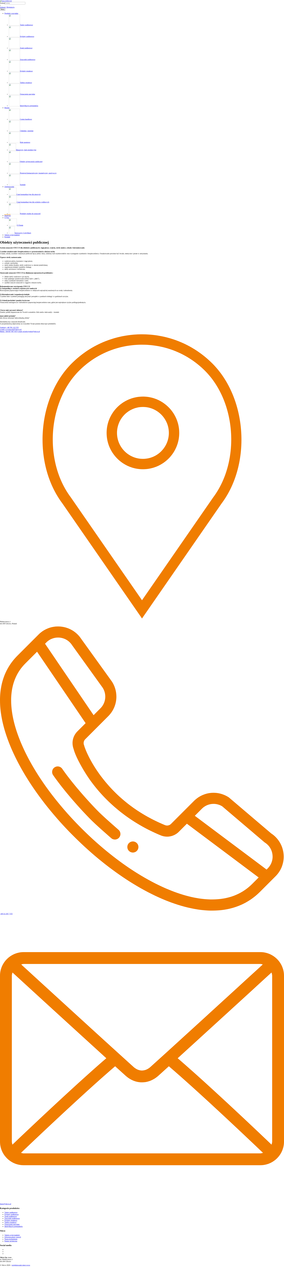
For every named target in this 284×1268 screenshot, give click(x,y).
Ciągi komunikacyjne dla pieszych (28, 194)
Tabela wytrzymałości (12, 235)
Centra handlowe (26, 119)
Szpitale (23, 185)
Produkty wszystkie (11, 13)
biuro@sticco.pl (5, 1204)
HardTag (7, 216)
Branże (6, 108)
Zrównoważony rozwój (12, 1237)
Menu (2, 9)
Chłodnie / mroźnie (26, 131)
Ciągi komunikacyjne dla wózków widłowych (33, 202)
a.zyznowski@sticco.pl (10, 329)
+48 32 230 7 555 (6, 914)
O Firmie (20, 225)
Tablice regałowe (26, 83)
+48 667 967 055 (8, 331)
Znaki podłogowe (26, 48)
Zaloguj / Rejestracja (7, 7)
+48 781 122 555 (9, 327)
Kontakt (7, 237)
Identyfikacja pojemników (29, 106)
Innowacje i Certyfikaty (23, 233)
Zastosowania (9, 187)
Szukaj (2, 3)
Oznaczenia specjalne (27, 94)
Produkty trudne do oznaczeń (30, 214)
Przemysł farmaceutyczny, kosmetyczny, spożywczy (38, 173)
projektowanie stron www (21, 1265)
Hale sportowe (25, 142)
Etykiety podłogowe (27, 36)
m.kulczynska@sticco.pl (29, 331)
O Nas (6, 218)
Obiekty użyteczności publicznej (31, 161)
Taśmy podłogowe (26, 25)
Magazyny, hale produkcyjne (26, 150)
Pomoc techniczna (10, 1241)
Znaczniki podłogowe (27, 59)
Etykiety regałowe (26, 71)
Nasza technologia (10, 1239)
